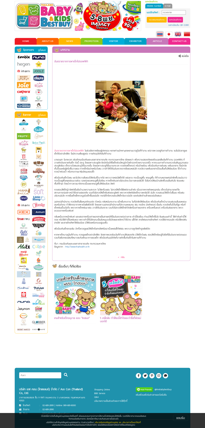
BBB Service (99, 393)
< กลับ (121, 257)
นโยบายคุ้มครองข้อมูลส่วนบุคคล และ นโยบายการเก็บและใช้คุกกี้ (118, 422)
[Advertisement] (167, 318)
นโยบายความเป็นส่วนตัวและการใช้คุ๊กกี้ (110, 401)
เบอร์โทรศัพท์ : (153, 12)
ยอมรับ (180, 417)
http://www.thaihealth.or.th (77, 247)
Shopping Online (102, 389)
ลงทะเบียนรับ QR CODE (178, 25)
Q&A (96, 397)
